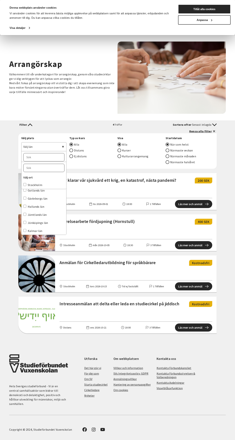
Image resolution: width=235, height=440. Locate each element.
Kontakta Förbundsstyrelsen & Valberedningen (176, 375)
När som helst (179, 144)
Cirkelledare (92, 390)
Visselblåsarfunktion (170, 388)
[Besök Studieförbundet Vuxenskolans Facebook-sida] (84, 430)
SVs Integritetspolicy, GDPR (130, 373)
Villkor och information (128, 368)
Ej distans (80, 156)
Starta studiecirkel (96, 384)
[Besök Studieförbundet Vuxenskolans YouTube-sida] (102, 430)
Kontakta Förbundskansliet (174, 368)
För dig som (91, 373)
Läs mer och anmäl (190, 204)
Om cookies (120, 390)
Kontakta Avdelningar (170, 382)
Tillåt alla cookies (204, 9)
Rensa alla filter (200, 131)
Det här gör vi (92, 368)
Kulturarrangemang (135, 156)
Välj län (27, 147)
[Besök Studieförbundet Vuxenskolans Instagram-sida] (93, 430)
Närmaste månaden (183, 156)
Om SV (88, 379)
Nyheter (89, 395)
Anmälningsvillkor (125, 379)
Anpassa (202, 20)
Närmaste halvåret (182, 162)
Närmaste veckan (181, 150)
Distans (79, 150)
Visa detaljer (18, 27)
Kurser (126, 150)
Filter (23, 124)
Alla (76, 144)
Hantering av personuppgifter (132, 384)
